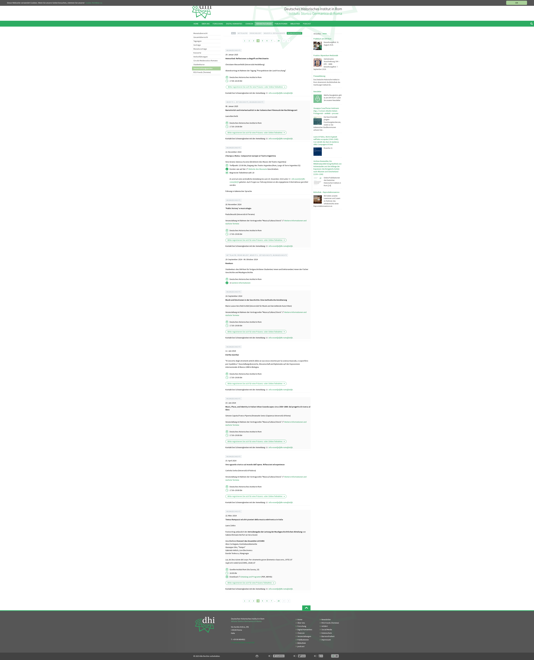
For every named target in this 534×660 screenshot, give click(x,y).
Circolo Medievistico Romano (205, 60)
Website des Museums (257, 169)
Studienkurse (199, 64)
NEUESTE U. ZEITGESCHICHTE (274, 33)
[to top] (306, 607)
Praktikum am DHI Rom (322, 39)
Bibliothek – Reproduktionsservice (326, 192)
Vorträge (197, 45)
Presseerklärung (319, 76)
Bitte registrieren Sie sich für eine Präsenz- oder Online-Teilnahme (255, 87)
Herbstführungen (200, 56)
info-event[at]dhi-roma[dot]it (281, 93)
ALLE (233, 33)
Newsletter (317, 91)
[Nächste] (288, 40)
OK (516, 3)
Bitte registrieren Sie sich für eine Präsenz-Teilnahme (250, 583)
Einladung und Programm (250, 576)
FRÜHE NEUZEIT (255, 33)
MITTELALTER (242, 33)
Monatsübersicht (200, 33)
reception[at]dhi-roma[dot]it (242, 642)
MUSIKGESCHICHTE (294, 33)
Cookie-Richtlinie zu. (94, 3)
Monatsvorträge (200, 49)
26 (279, 40)
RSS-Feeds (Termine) (202, 72)
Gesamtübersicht (200, 37)
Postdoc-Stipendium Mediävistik (325, 55)
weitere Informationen (241, 283)
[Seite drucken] (257, 656)
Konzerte (197, 53)
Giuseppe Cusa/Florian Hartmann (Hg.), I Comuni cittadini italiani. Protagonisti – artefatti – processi (326, 111)
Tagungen (197, 41)
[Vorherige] (283, 40)
